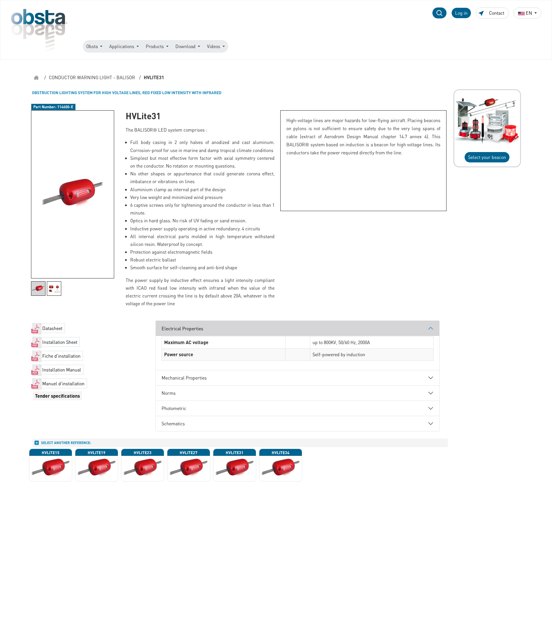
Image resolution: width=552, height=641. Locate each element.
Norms (169, 393)
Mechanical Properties (184, 378)
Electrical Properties (182, 328)
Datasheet (52, 328)
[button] (439, 13)
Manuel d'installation (63, 383)
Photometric (174, 408)
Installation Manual (61, 370)
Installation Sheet (59, 342)
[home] (36, 77)
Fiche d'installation (61, 356)
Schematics (173, 423)
